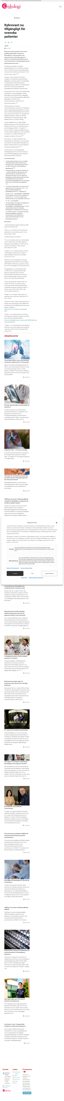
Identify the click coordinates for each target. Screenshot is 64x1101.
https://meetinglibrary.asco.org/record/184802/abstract (20, 320)
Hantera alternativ (49, 573)
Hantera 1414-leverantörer (13, 568)
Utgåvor (16, 1075)
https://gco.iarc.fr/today (11, 309)
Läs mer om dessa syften (26, 568)
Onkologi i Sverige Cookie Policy (36, 577)
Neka (32, 573)
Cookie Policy (24, 577)
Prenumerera (17, 1079)
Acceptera (15, 573)
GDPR (15, 1083)
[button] (56, 522)
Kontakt (16, 1081)
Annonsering (17, 1077)
